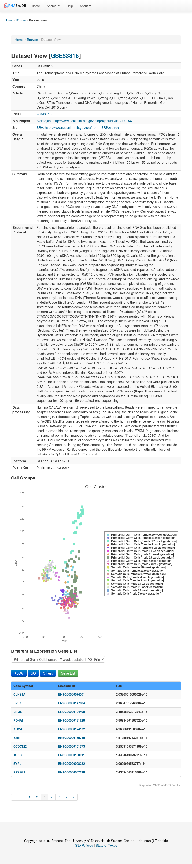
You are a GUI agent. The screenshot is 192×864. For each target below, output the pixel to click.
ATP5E (18, 729)
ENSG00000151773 (71, 746)
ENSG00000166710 (71, 737)
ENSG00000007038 (71, 772)
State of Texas (106, 845)
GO (33, 673)
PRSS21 (19, 772)
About (84, 6)
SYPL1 (18, 763)
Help (70, 6)
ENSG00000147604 (71, 703)
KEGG (19, 673)
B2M (16, 737)
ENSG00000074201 (71, 694)
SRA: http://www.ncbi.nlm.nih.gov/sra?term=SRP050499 (78, 127)
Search (52, 6)
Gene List (68, 673)
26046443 (44, 114)
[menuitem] (35, 6)
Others (48, 673)
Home (36, 6)
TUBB (17, 755)
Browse (21, 20)
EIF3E (17, 711)
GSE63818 (65, 55)
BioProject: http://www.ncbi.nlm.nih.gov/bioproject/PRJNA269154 (84, 120)
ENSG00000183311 (71, 755)
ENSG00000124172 (71, 729)
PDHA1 (18, 720)
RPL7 (17, 703)
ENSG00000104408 (71, 711)
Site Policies (84, 845)
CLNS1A (19, 694)
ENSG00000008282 (71, 763)
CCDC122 (20, 746)
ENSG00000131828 (71, 720)
